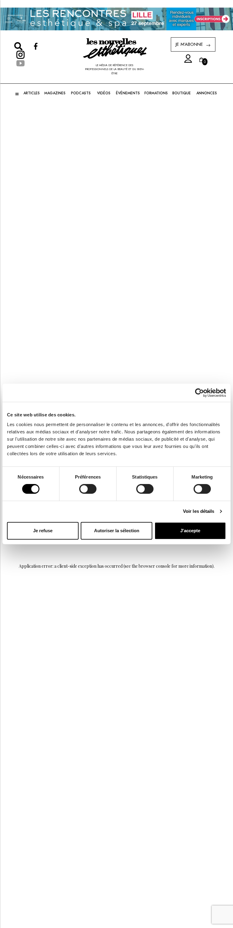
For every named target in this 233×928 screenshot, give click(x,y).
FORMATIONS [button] (156, 93)
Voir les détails (198, 511)
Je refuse (42, 530)
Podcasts (81, 93)
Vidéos (103, 93)
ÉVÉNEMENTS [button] (128, 93)
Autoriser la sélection (116, 530)
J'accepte (190, 530)
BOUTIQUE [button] (181, 93)
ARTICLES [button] (31, 93)
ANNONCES (206, 93)
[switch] (87, 489)
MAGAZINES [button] (55, 93)
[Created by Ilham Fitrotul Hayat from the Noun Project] (186, 58)
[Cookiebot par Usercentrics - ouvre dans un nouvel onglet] (199, 392)
